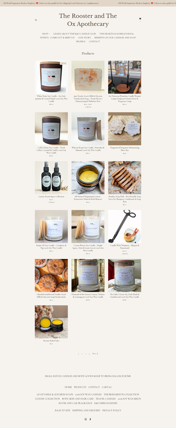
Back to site (62, 410)
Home (68, 387)
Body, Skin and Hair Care (78, 398)
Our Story (84, 37)
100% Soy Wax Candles (88, 394)
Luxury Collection (47, 398)
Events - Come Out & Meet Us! (57, 37)
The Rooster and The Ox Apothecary (88, 20)
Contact (94, 41)
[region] (88, 3)
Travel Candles (106, 398)
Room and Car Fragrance (75, 403)
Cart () (106, 387)
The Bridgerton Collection (121, 394)
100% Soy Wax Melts (129, 398)
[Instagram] (85, 419)
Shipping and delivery (86, 410)
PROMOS (80, 41)
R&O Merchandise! (105, 403)
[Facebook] (90, 419)
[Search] (36, 20)
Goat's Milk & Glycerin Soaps (55, 394)
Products (80, 387)
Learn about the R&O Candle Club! (74, 33)
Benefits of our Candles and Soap (115, 37)
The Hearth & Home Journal (117, 33)
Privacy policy (111, 410)
